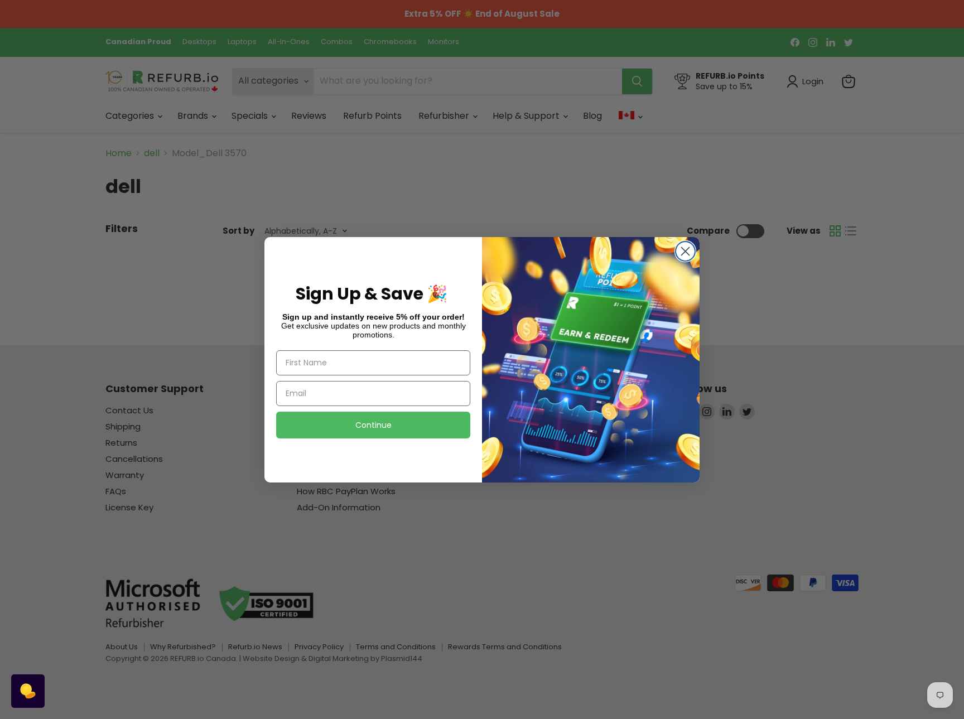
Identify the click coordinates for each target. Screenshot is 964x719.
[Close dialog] (685, 251)
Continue (373, 425)
